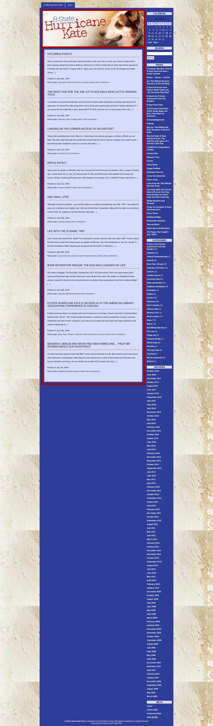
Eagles (150, 294)
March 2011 (152, 539)
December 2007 (154, 663)
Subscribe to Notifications (158, 228)
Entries (152, 710)
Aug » (155, 42)
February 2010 (153, 584)
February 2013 (153, 487)
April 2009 (151, 614)
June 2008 (151, 651)
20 (149, 36)
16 (160, 33)
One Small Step (58, 197)
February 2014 (153, 453)
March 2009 (152, 618)
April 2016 (151, 408)
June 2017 (151, 390)
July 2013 (151, 472)
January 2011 (153, 547)
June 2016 (151, 405)
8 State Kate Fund (155, 105)
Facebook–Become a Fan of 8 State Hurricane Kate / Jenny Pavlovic (159, 71)
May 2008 (151, 655)
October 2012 (153, 494)
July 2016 (151, 401)
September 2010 (154, 562)
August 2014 (152, 438)
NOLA (149, 324)
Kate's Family (71, 119)
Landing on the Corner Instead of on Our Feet (80, 128)
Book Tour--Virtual (65, 334)
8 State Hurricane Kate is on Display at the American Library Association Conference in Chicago (90, 304)
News (92, 82)
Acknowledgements (156, 120)
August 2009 (152, 599)
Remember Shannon (156, 221)
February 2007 (153, 674)
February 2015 (153, 427)
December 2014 (154, 431)
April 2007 (151, 670)
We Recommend (73, 294)
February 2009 (153, 622)
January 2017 (153, 393)
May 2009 (151, 610)
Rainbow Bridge (154, 217)
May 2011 (151, 532)
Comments (154, 713)
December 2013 (154, 457)
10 (163, 30)
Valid (152, 717)
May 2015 (151, 420)
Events (78, 82)
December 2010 (154, 550)
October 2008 (153, 636)
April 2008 (151, 659)
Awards (150, 123)
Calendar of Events (66, 82)
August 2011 (152, 524)
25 (167, 36)
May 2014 (151, 446)
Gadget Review (141, 721)
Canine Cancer (153, 275)
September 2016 (154, 397)
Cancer (150, 272)
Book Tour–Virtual (155, 264)
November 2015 (154, 412)
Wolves (150, 361)
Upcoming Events (59, 54)
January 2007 (153, 678)
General (85, 82)
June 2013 (151, 476)
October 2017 (153, 382)
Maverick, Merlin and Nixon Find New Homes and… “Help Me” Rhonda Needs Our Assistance (88, 345)
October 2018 (153, 371)
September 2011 (154, 521)
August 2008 (152, 644)
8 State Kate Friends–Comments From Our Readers (156, 98)
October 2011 (153, 517)
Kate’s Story (152, 180)
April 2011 (151, 535)
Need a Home (72, 188)
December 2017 (154, 378)
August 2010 (152, 565)
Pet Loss (151, 331)
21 (153, 36)
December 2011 (154, 513)
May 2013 (151, 479)
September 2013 (154, 468)
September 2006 (154, 685)
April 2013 (151, 483)
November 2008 (154, 633)
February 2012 (153, 509)
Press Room (152, 213)
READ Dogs (152, 343)
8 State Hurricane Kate (53, 5)
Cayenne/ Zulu (64, 256)
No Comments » (103, 82)
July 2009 (151, 603)
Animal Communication (157, 257)
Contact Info (152, 153)
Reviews (151, 346)
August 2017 (152, 386)
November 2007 (154, 666)
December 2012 (154, 491)
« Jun (149, 42)
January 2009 (153, 625)
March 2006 (152, 696)
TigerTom (118, 723)
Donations (151, 290)
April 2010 (151, 580)
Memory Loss (153, 313)
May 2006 (151, 693)
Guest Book (152, 165)
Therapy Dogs (153, 350)
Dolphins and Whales (156, 286)
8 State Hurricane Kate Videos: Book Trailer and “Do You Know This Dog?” (158, 89)
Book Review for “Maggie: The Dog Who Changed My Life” (86, 265)
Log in (149, 706)
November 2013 (154, 461)
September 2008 (154, 640)
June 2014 (151, 442)
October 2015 (153, 416)
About (70, 5)
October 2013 (153, 464)
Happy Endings (153, 168)
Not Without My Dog (155, 328)
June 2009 (151, 607)
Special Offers (153, 224)
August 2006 (152, 689)
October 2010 (153, 558)
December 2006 (154, 681)
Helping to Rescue (155, 172)
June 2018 (151, 375)
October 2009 (153, 595)
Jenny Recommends (156, 176)
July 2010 (151, 569)
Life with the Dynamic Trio (65, 231)
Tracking (151, 354)
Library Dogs (152, 309)
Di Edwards (103, 721)
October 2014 (153, 435)
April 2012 (151, 506)
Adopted (61, 371)
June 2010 (151, 573)
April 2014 (151, 449)
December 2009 (154, 592)
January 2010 (153, 588)
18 (167, 33)
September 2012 (154, 498)
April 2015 (151, 423)
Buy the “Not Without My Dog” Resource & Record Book (158, 129)
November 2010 (154, 554)
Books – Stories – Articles (158, 77)
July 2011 (151, 528)
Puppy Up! (151, 335)
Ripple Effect (57, 163)
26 (170, 36)
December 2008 (154, 629)
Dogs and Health (154, 283)
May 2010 (151, 577)
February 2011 (153, 543)
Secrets (106, 723)
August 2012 (152, 502)
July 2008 (151, 648)
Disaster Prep (153, 157)
